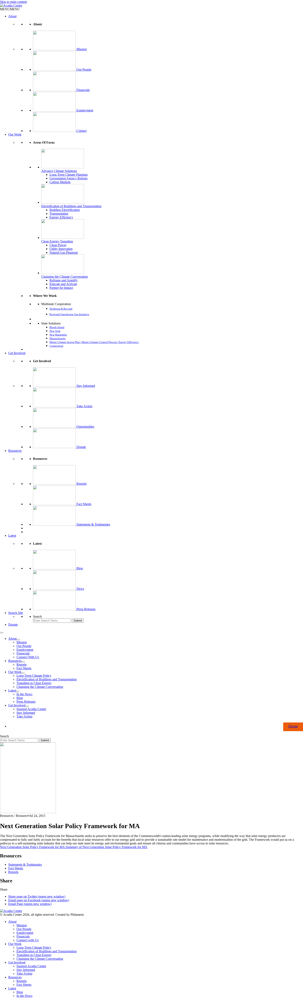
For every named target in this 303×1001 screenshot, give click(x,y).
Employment (84, 110)
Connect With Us (27, 657)
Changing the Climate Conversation (64, 276)
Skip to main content (13, 2)
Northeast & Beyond (60, 308)
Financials (83, 90)
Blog (79, 568)
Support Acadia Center (31, 709)
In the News (24, 694)
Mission (81, 49)
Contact (81, 130)
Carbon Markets (59, 182)
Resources (15, 450)
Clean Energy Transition (57, 241)
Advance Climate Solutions (59, 171)
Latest (12, 535)
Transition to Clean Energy (34, 683)
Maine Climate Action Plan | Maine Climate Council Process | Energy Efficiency (94, 342)
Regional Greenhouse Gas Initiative (69, 314)
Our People (83, 69)
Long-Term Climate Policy (33, 675)
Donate (81, 447)
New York (54, 330)
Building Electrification (64, 210)
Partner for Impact (61, 287)
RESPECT (39, 319)
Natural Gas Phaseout (63, 252)
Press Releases (85, 609)
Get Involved (16, 353)
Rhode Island (56, 327)
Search (37, 616)
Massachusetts (57, 338)
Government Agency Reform (68, 178)
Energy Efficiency (61, 217)
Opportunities (85, 426)
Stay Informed (85, 386)
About (12, 16)
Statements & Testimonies (93, 524)
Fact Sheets (83, 504)
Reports (81, 483)
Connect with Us (27, 940)
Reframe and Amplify (63, 280)
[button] (10, 9)
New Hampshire (58, 334)
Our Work (14, 134)
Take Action (84, 406)
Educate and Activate (63, 284)
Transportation (58, 213)
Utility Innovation (61, 249)
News (80, 588)
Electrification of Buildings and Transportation (71, 206)
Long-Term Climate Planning (68, 174)
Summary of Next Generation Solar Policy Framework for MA (106, 847)
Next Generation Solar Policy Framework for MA (33, 847)
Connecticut (56, 345)
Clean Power (57, 245)
